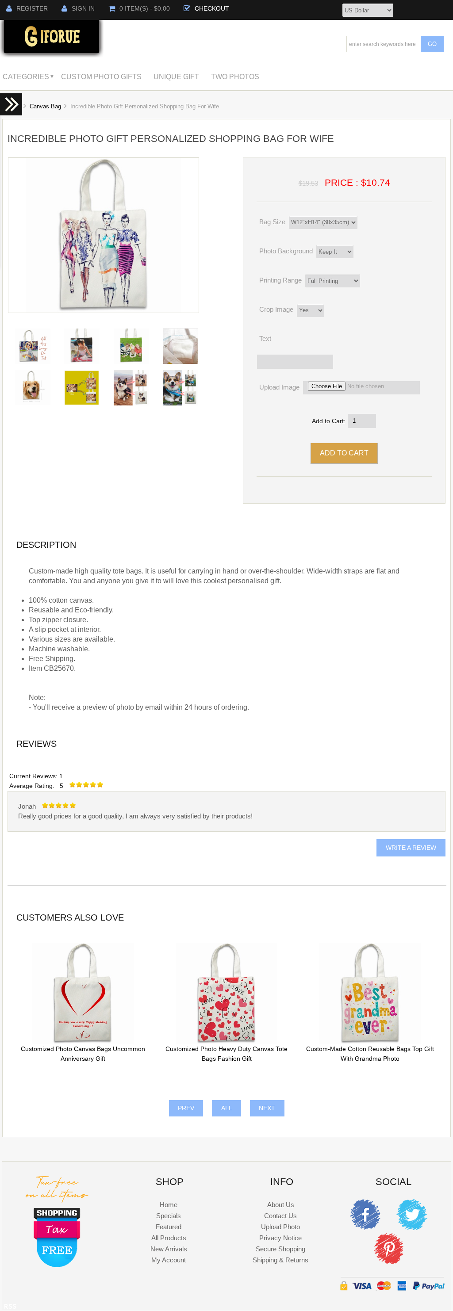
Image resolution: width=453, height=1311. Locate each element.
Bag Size (272, 222)
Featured (168, 1227)
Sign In (83, 8)
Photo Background (286, 251)
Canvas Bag (45, 106)
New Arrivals (168, 1249)
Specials (168, 1215)
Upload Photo (280, 1227)
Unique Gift (176, 76)
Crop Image (276, 309)
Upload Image (279, 387)
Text (265, 339)
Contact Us (280, 1215)
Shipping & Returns (280, 1260)
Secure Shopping (280, 1249)
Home (168, 1204)
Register (32, 8)
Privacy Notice (280, 1238)
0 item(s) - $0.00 (144, 8)
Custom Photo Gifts (101, 76)
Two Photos (235, 76)
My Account (168, 1260)
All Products (168, 1238)
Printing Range (280, 280)
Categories (26, 76)
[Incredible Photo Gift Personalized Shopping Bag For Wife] (103, 310)
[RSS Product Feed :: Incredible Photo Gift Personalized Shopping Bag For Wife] (10, 1307)
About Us (280, 1204)
